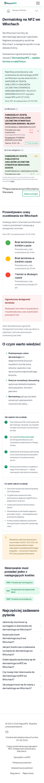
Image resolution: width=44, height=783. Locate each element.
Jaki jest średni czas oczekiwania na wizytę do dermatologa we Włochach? (18, 651)
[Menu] (38, 3)
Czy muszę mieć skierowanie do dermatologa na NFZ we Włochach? (18, 676)
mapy (12, 181)
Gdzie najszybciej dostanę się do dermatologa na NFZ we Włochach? (19, 663)
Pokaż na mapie (32, 143)
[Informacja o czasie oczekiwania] (38, 131)
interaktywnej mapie (25, 437)
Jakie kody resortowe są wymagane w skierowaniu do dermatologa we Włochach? (17, 626)
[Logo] (10, 3)
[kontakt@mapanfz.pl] (22, 731)
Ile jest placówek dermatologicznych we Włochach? (14, 638)
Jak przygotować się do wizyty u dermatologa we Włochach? (18, 686)
